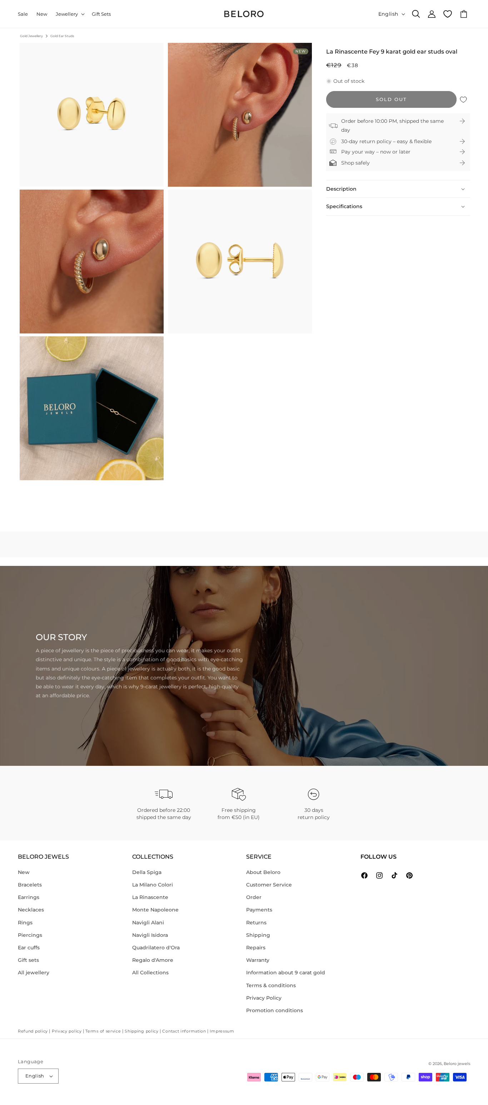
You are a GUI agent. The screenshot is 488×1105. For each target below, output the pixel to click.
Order (254, 897)
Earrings (28, 897)
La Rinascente (150, 897)
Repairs (255, 947)
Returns (256, 922)
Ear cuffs (29, 947)
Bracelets (30, 885)
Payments (259, 909)
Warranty (257, 960)
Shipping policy (142, 1031)
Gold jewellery (31, 36)
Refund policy (33, 1031)
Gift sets (28, 960)
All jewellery (33, 972)
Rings (25, 922)
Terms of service (103, 1031)
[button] (69, 14)
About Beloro (263, 872)
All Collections (150, 972)
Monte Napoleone (155, 909)
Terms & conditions (271, 985)
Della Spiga (146, 872)
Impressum (222, 1031)
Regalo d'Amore (152, 960)
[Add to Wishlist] (463, 99)
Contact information (184, 1031)
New (24, 872)
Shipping (258, 935)
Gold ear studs (62, 36)
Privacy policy (67, 1031)
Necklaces (31, 909)
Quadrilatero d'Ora (156, 947)
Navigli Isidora (150, 935)
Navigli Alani (148, 922)
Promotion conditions (274, 1010)
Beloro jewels (457, 1063)
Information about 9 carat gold (285, 972)
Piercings (30, 935)
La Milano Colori (152, 885)
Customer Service (269, 885)
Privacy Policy (264, 998)
